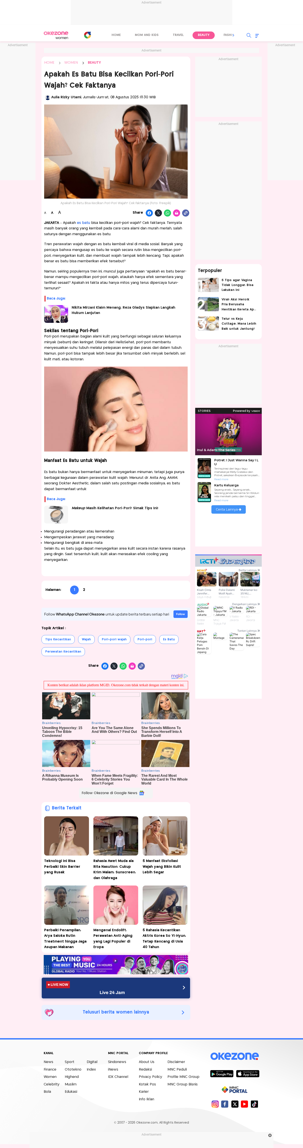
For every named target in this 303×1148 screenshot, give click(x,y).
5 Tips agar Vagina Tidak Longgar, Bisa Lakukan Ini (238, 285)
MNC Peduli (177, 1069)
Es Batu (169, 639)
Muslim (71, 1084)
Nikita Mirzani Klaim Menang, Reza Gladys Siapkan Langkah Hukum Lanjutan (123, 310)
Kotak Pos (147, 1084)
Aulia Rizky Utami (66, 97)
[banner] (116, 973)
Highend (72, 1077)
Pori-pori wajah (114, 639)
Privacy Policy (150, 1077)
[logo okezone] (235, 1056)
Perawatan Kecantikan (63, 651)
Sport (69, 1062)
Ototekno (73, 1069)
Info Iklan (146, 1099)
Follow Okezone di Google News (109, 793)
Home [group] (116, 35)
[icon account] (47, 97)
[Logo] (87, 35)
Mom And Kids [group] (147, 35)
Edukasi (71, 1091)
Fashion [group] (230, 35)
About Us (146, 1062)
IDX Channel (118, 1077)
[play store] (221, 1073)
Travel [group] (178, 35)
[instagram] (215, 1104)
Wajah (86, 639)
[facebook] (224, 1104)
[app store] (247, 1073)
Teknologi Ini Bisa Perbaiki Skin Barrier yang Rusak (62, 866)
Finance (50, 1069)
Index (91, 1069)
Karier (144, 1091)
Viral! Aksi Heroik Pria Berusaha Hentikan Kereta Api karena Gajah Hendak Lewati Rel (238, 305)
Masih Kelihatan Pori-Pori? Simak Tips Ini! (115, 508)
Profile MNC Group (183, 1077)
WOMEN (71, 62)
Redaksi (145, 1069)
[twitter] (234, 1104)
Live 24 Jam (112, 992)
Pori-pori (145, 639)
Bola (47, 1091)
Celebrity (51, 1084)
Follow (180, 614)
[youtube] (244, 1104)
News (48, 1062)
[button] (233, 35)
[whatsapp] (167, 213)
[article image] (208, 285)
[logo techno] (56, 35)
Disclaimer (176, 1062)
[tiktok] (254, 1104)
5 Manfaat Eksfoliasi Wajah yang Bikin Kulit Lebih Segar (162, 866)
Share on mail (176, 213)
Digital (92, 1062)
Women (50, 1077)
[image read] (56, 314)
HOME (49, 62)
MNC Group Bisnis (182, 1084)
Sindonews (117, 1062)
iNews (113, 1069)
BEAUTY (94, 62)
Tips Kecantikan (58, 639)
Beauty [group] (203, 35)
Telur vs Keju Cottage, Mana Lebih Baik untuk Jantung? (239, 323)
